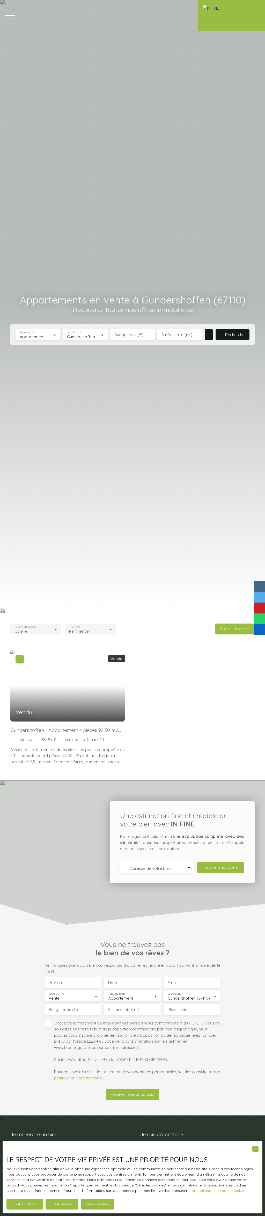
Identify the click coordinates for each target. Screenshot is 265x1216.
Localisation (74, 332)
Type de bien (27, 332)
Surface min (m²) (177, 334)
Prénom (56, 982)
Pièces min (177, 1009)
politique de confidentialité (78, 1077)
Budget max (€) (129, 334)
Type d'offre (56, 993)
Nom (112, 982)
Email (172, 982)
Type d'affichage (25, 626)
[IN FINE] (231, 15)
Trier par (74, 626)
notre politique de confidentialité (216, 1190)
